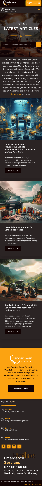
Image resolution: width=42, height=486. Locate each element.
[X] (8, 446)
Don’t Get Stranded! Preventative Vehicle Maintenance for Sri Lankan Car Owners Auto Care (20, 148)
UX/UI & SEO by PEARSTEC (32, 484)
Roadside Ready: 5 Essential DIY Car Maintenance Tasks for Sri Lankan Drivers (21, 307)
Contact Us (16, 94)
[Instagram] (14, 446)
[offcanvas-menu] (39, 10)
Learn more (13, 170)
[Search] (38, 44)
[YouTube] (19, 446)
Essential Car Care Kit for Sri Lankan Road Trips (19, 228)
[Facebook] (3, 446)
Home (17, 24)
